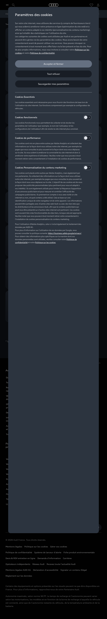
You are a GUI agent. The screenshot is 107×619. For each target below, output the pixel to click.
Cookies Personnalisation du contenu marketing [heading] (40, 167)
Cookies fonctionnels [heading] (26, 117)
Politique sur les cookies (45, 242)
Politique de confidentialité (42, 53)
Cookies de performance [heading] (28, 138)
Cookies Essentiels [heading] (25, 96)
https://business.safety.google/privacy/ (64, 233)
